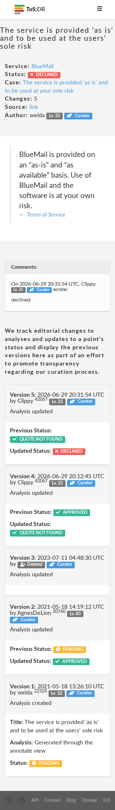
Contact (52, 800)
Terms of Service (46, 215)
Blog (71, 800)
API (35, 800)
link (33, 107)
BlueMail (42, 66)
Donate (89, 800)
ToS (106, 800)
